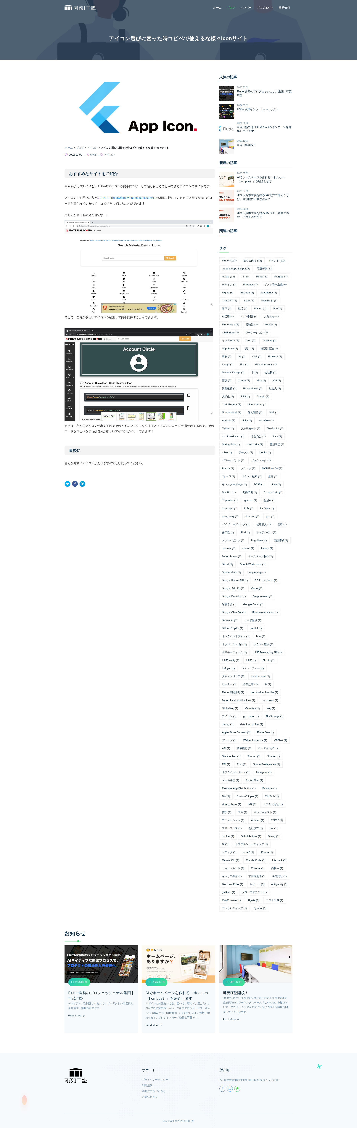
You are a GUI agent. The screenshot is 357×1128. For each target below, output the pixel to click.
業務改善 (229, 388)
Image (228, 364)
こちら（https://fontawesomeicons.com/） (128, 197)
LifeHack (279, 860)
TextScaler (275, 428)
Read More (75, 1015)
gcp (270, 516)
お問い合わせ (150, 1096)
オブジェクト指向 (234, 644)
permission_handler (264, 692)
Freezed (275, 356)
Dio (226, 796)
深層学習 (229, 604)
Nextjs (228, 276)
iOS (277, 380)
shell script (255, 444)
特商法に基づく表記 (153, 1091)
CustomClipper (247, 796)
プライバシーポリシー (155, 1079)
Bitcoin (268, 660)
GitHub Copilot (232, 628)
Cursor (244, 380)
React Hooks (252, 388)
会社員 (270, 372)
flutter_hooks (231, 556)
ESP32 (277, 820)
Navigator (264, 772)
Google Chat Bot (234, 612)
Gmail (227, 564)
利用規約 (147, 1085)
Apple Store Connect (236, 732)
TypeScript (269, 300)
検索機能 (244, 748)
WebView (266, 420)
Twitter (228, 428)
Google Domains (234, 596)
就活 (242, 308)
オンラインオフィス (236, 636)
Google (263, 396)
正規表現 (277, 444)
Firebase (250, 284)
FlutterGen (265, 732)
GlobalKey (230, 708)
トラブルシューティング (251, 844)
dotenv (248, 548)
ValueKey (252, 708)
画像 (226, 380)
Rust (241, 764)
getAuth (228, 892)
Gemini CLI (230, 860)
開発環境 (249, 492)
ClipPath (272, 796)
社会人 (275, 388)
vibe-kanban (257, 404)
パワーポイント (233, 460)
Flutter (229, 260)
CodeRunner (231, 404)
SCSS (259, 484)
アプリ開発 (249, 316)
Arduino (257, 820)
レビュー (257, 884)
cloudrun (252, 516)
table (227, 452)
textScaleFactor (233, 436)
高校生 (277, 868)
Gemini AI (229, 620)
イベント (277, 260)
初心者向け (252, 260)
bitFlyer (228, 668)
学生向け (258, 436)
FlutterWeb (230, 324)
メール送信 (230, 780)
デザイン (229, 284)
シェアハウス (266, 532)
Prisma (260, 308)
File (244, 364)
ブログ (231, 7)
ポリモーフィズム (234, 652)
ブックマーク (261, 460)
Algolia (253, 900)
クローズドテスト (254, 892)
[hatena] (82, 484)
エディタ (229, 852)
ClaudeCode (273, 492)
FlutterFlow (254, 780)
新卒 (226, 308)
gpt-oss (250, 500)
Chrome (258, 868)
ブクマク (248, 468)
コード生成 (252, 620)
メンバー (246, 7)
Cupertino (230, 500)
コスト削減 (274, 900)
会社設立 (255, 828)
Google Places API (235, 580)
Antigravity (279, 884)
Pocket (228, 468)
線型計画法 (269, 348)
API (226, 748)
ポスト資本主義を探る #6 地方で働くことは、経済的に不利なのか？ (263, 197)
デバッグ (229, 740)
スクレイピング (233, 540)
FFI (226, 764)
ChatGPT (229, 300)
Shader (273, 756)
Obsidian (269, 340)
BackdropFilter (232, 884)
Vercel (256, 588)
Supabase (230, 348)
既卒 (282, 524)
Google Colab (253, 604)
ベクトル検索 (251, 476)
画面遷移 (281, 540)
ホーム (217, 7)
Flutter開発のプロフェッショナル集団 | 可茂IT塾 (264, 93)
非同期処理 (257, 876)
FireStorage (275, 716)
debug (228, 724)
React (261, 276)
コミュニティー (253, 668)
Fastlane (269, 788)
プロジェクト (265, 7)
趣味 (272, 476)
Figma (228, 292)
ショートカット (233, 868)
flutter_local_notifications (238, 700)
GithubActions (251, 836)
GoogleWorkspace (253, 564)
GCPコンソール (266, 580)
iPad (245, 532)
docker (228, 836)
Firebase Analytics (265, 612)
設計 (249, 348)
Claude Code (256, 860)
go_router (251, 716)
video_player (231, 804)
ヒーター (229, 684)
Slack (249, 300)
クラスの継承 (263, 644)
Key (271, 708)
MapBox (229, 492)
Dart (277, 308)
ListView (267, 508)
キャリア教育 (232, 876)
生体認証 (279, 876)
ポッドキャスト (265, 812)
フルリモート (250, 428)
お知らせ (271, 316)
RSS (245, 396)
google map (257, 572)
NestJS (270, 324)
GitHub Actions (266, 364)
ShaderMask (231, 572)
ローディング (268, 748)
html (260, 636)
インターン (230, 340)
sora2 (248, 852)
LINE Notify (230, 660)
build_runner (260, 676)
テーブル (246, 452)
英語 (226, 812)
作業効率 (250, 684)
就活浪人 (263, 524)
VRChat (280, 740)
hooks (265, 452)
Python (267, 548)
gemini (256, 628)
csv (274, 828)
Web (250, 340)
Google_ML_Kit (233, 588)
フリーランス (232, 828)
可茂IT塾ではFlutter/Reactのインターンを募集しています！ (264, 129)
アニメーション (233, 820)
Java (277, 436)
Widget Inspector (255, 740)
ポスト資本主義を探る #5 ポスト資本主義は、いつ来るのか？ (263, 214)
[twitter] (67, 484)
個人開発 (255, 412)
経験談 (252, 324)
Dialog (273, 836)
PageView (259, 540)
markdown (270, 700)
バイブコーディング (236, 524)
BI (225, 844)
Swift (276, 484)
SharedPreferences (266, 764)
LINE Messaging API (268, 652)
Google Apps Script (236, 268)
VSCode (247, 292)
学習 (242, 812)
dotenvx (228, 548)
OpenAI (228, 476)
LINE (251, 660)
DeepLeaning (262, 596)
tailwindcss (230, 332)
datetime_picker (251, 724)
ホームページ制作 (260, 556)
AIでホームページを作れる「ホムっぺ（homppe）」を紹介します (260, 179)
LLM (248, 508)
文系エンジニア (233, 676)
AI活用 (228, 316)
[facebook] (75, 484)
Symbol (260, 908)
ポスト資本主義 (275, 284)
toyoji (93, 154)
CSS (256, 356)
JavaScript (269, 292)
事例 (226, 356)
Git (241, 356)
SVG (274, 412)
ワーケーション (256, 332)
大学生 (228, 396)
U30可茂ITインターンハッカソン (257, 109)
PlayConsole (231, 900)
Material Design (233, 372)
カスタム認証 (273, 804)
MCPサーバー (272, 468)
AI (246, 276)
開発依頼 (284, 7)
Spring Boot (231, 444)
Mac (261, 380)
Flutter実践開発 (233, 692)
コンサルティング (234, 908)
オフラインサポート (236, 772)
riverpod (281, 276)
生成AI (270, 500)
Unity (247, 420)
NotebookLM (231, 412)
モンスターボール (234, 484)
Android (228, 420)
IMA (252, 804)
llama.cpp (229, 508)
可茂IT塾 (265, 268)
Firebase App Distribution (239, 788)
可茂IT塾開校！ (246, 145)
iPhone (267, 852)
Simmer (253, 756)
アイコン (92, 147)
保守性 (228, 532)
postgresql (230, 516)
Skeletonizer (231, 756)
